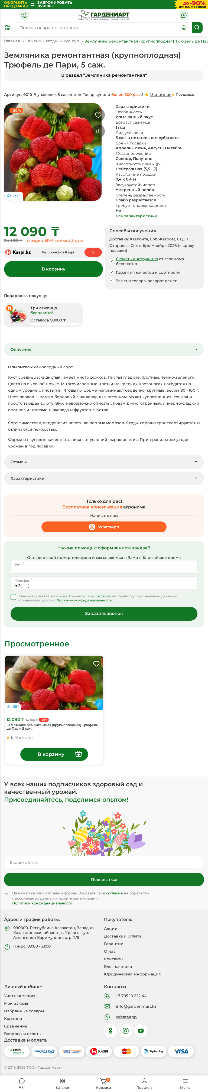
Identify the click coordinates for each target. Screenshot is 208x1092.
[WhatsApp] (184, 15)
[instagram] (125, 1030)
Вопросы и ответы (22, 1033)
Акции (111, 928)
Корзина (13, 1018)
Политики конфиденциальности (84, 600)
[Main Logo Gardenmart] (104, 15)
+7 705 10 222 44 (131, 995)
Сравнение (15, 1026)
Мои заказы (16, 1003)
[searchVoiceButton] (184, 27)
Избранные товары (24, 1011)
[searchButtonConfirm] (197, 27)
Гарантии (113, 943)
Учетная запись (20, 995)
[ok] (110, 1030)
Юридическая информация (132, 974)
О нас (110, 951)
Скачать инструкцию (137, 258)
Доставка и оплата (122, 936)
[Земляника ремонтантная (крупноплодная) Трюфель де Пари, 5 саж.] (54, 683)
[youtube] (140, 1030)
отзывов (160, 94)
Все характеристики (136, 216)
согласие (103, 596)
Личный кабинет (23, 986)
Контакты (113, 958)
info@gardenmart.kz (136, 1006)
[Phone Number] (24, 15)
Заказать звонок (104, 613)
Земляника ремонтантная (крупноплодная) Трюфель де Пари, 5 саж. (52, 726)
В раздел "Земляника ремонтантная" (104, 75)
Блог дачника (118, 966)
